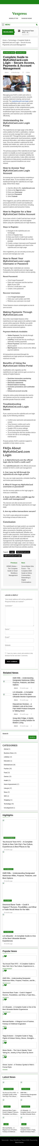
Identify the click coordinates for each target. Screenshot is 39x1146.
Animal (6, 749)
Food (5, 772)
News (5, 792)
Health (6, 780)
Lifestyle (6, 788)
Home (5, 40)
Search (5, 734)
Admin (7, 72)
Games (6, 776)
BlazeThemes (19, 1142)
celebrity (6, 757)
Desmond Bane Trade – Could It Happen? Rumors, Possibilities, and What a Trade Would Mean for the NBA (19, 907)
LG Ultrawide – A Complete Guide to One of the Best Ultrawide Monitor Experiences (24, 694)
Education (7, 761)
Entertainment (8, 765)
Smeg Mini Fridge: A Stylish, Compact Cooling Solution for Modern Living (24, 720)
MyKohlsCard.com (23, 552)
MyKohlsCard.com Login (12, 555)
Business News (9, 52)
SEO (5, 796)
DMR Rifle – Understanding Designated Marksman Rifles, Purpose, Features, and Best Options (19, 875)
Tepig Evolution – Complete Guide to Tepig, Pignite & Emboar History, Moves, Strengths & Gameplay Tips (19, 1038)
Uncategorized (8, 808)
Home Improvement (10, 784)
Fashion (6, 768)
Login (12, 552)
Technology (12, 40)
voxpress (19, 13)
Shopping (7, 800)
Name (7, 629)
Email (7, 637)
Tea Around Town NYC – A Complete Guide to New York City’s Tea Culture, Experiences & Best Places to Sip (28, 31)
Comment (8, 606)
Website (8, 645)
